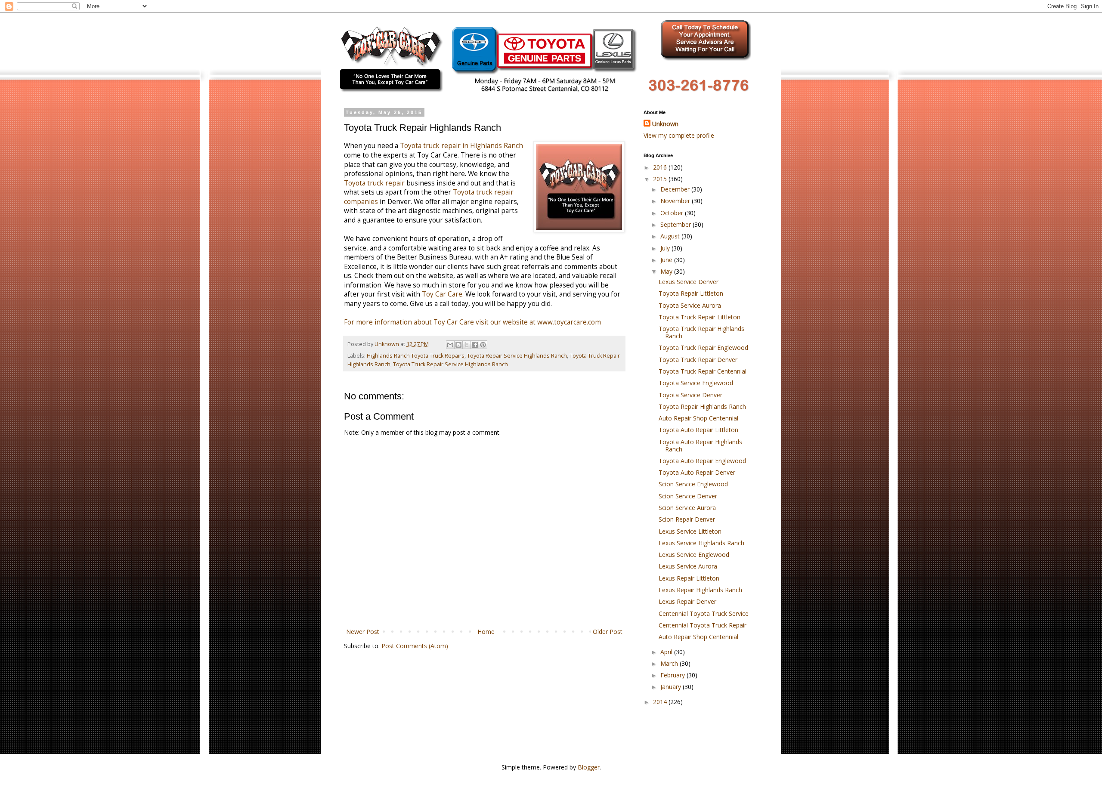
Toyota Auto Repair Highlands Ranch (700, 445)
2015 (661, 179)
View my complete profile (679, 135)
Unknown (665, 124)
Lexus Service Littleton (690, 531)
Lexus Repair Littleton (689, 578)
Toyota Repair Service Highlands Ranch (517, 355)
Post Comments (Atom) (414, 646)
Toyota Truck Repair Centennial (702, 371)
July (666, 248)
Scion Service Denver (688, 496)
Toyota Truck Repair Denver (698, 359)
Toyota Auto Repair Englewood (702, 461)
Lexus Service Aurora (688, 566)
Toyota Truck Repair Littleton (699, 317)
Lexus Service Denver (688, 282)
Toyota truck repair (375, 183)
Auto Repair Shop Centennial (698, 418)
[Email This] (450, 344)
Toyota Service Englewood (696, 383)
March (670, 663)
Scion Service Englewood (693, 484)
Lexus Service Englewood (694, 554)
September (676, 224)
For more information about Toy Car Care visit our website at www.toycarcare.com (472, 322)
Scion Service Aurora (687, 508)
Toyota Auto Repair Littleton (698, 430)
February (673, 675)
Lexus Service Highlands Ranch (701, 543)
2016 (661, 167)
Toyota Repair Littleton (691, 293)
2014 (661, 702)
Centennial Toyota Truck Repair (702, 625)
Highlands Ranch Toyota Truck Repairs (415, 355)
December (675, 189)
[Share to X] (466, 344)
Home (486, 631)
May (667, 271)
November (676, 201)
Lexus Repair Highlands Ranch (700, 590)
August (670, 236)
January (671, 687)
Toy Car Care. (443, 294)
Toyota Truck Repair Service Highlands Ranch (450, 364)
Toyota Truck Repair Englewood (703, 347)
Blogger (589, 767)
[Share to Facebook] (475, 344)
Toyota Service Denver (690, 395)
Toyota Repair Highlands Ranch (702, 406)
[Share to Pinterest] (483, 344)
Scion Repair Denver (687, 519)
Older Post (607, 631)
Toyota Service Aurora (690, 305)
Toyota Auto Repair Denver (697, 472)
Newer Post (362, 631)
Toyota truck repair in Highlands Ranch (461, 145)
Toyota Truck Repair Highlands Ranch (701, 332)
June (667, 260)
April (667, 652)
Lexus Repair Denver (687, 601)
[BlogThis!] (458, 344)
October (672, 213)
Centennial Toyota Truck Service (704, 613)
